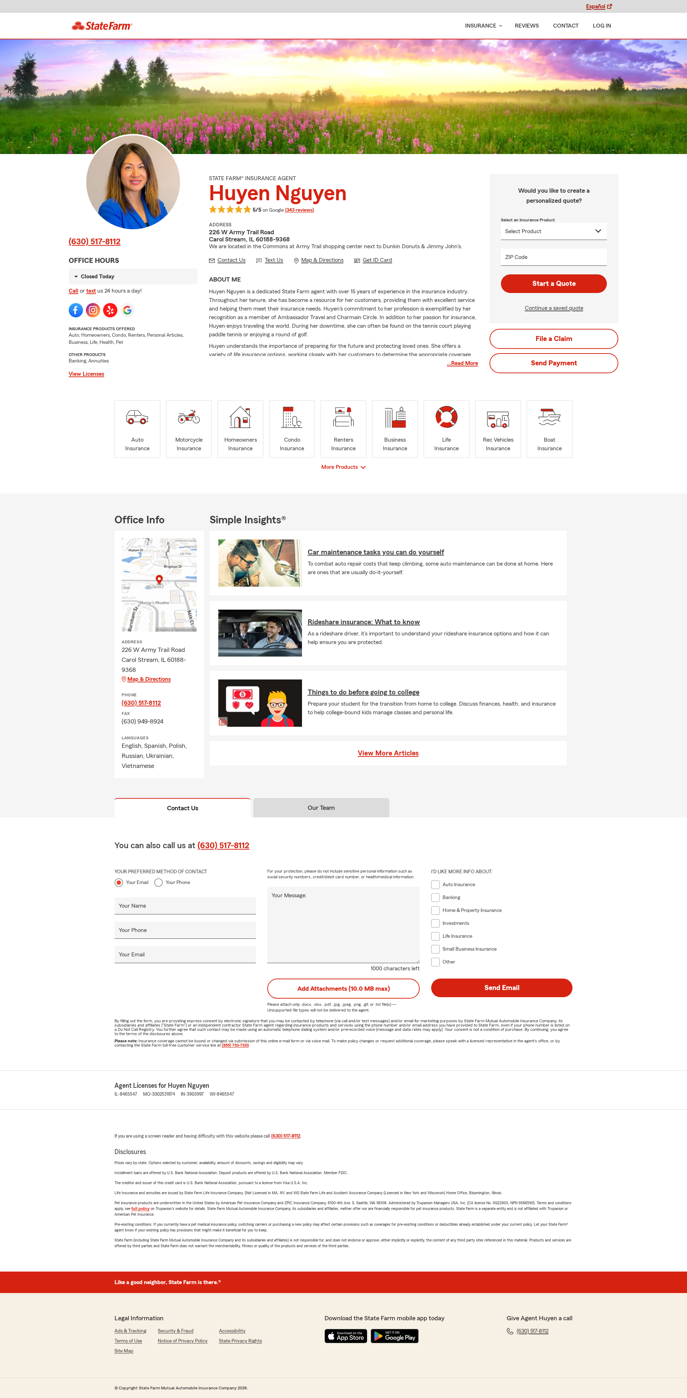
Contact (566, 26)
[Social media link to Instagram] (93, 310)
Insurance (480, 26)
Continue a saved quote (554, 308)
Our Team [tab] (321, 807)
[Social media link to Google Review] (127, 310)
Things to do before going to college (363, 692)
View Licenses (86, 374)
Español (595, 6)
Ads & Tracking (130, 1331)
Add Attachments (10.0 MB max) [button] (343, 988)
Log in (602, 26)
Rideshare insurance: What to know (364, 622)
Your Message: (289, 895)
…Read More (462, 363)
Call (73, 291)
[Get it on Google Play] (395, 1336)
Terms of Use (128, 1341)
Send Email (502, 987)
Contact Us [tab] (182, 808)
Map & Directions (149, 679)
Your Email (137, 882)
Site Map (123, 1351)
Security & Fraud (176, 1331)
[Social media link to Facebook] (76, 310)
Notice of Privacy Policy (183, 1341)
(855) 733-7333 (235, 1045)
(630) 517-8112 (95, 241)
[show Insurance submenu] (499, 26)
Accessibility (232, 1331)
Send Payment (554, 363)
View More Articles (388, 753)
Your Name (132, 906)
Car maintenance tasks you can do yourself (376, 552)
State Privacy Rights (240, 1341)
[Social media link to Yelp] (110, 310)
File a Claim (554, 338)
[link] (102, 26)
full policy (140, 1208)
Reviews (527, 26)
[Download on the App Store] (346, 1336)
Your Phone (178, 882)
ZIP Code (516, 257)
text (91, 291)
